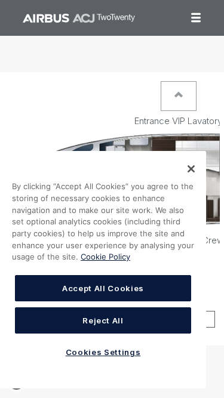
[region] (103, 269)
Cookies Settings (103, 352)
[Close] (191, 169)
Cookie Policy (105, 256)
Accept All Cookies (103, 288)
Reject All (103, 320)
